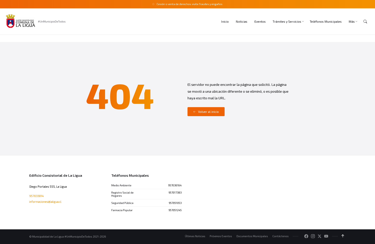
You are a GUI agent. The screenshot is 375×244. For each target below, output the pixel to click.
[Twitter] (319, 236)
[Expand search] (365, 21)
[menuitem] (225, 21)
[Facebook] (306, 236)
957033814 (36, 196)
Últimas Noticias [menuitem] (195, 236)
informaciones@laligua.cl (45, 201)
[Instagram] (313, 236)
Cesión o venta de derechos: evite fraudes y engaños (189, 4)
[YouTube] (326, 236)
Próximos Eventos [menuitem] (221, 236)
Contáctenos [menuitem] (280, 236)
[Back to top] (343, 236)
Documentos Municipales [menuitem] (252, 236)
